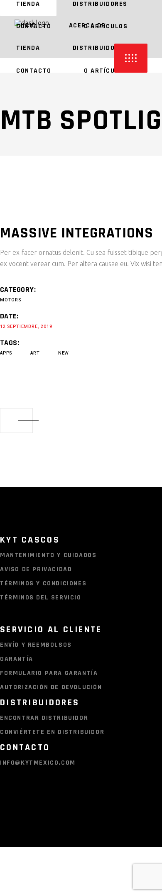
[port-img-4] (72, 197)
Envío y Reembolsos (36, 645)
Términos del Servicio (40, 597)
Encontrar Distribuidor (44, 718)
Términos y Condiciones (43, 583)
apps (6, 353)
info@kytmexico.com (38, 762)
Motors (10, 299)
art (34, 353)
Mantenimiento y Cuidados (48, 555)
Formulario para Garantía (49, 673)
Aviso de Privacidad (36, 569)
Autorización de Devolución (51, 687)
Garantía (16, 659)
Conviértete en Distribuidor (52, 732)
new (63, 353)
